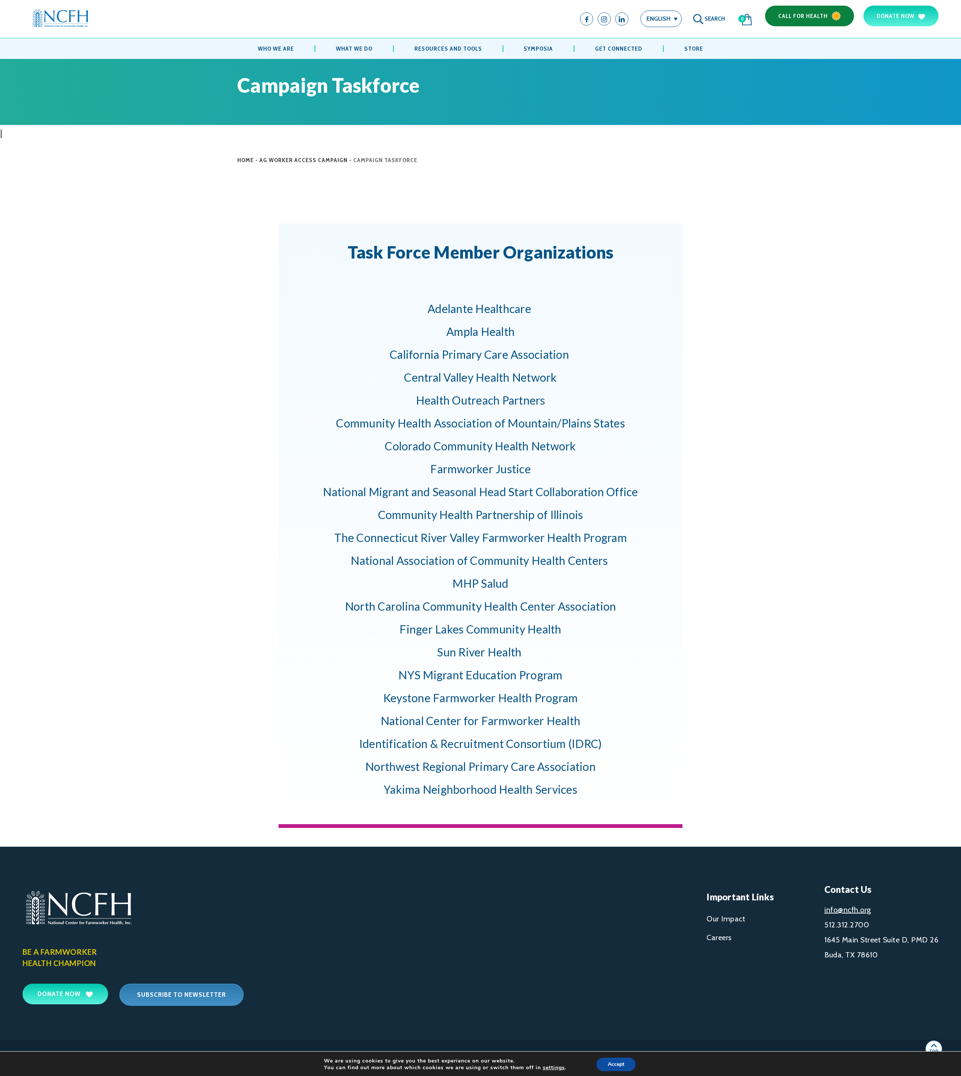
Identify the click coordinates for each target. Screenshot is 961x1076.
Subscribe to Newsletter (181, 994)
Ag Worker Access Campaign (303, 160)
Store (693, 48)
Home (245, 160)
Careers (719, 937)
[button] (661, 19)
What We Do (354, 48)
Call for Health (803, 16)
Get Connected (618, 48)
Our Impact (725, 918)
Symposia (538, 48)
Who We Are (276, 48)
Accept (616, 1064)
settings (554, 1067)
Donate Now (895, 16)
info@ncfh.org (847, 909)
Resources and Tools (448, 48)
